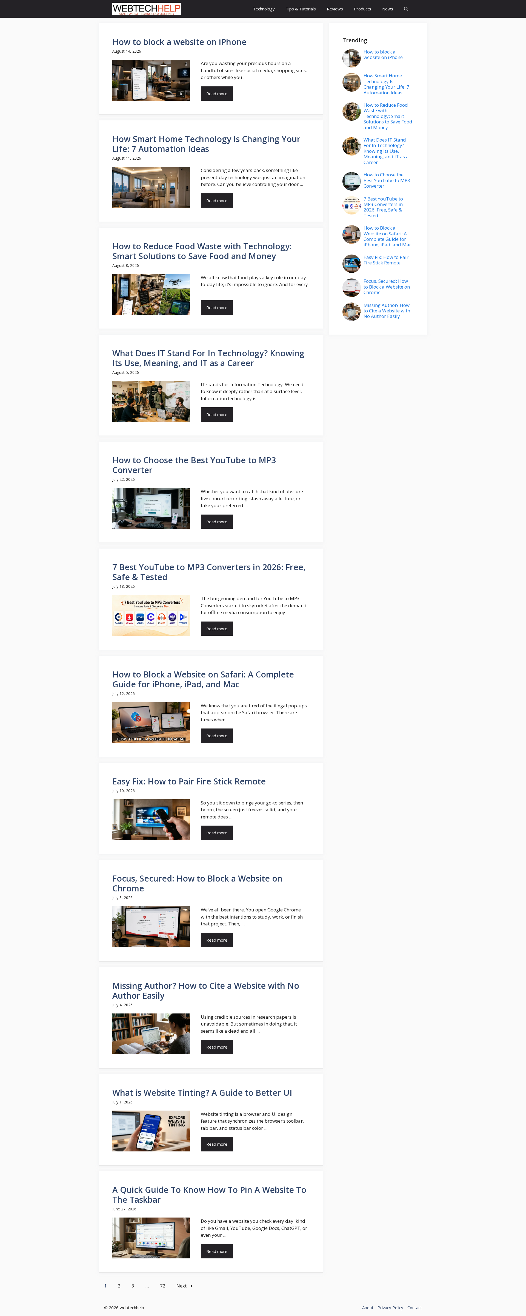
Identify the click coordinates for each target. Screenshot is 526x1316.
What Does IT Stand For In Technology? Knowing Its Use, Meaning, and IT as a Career (208, 358)
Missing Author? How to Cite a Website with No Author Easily (205, 990)
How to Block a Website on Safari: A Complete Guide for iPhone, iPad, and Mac (203, 679)
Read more (216, 93)
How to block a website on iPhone (179, 41)
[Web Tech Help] (146, 9)
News (387, 9)
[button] (406, 9)
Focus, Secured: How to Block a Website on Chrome (197, 883)
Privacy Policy (390, 1307)
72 (162, 1286)
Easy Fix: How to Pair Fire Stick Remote (189, 781)
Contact (414, 1307)
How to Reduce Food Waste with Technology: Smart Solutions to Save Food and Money (202, 251)
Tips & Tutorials (301, 9)
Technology (264, 9)
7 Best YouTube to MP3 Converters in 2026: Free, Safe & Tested (208, 572)
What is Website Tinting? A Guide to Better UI (202, 1092)
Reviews (335, 9)
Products (362, 9)
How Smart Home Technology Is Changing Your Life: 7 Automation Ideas (206, 143)
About (367, 1307)
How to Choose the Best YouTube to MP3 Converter (194, 465)
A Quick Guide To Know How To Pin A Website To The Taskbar (209, 1194)
